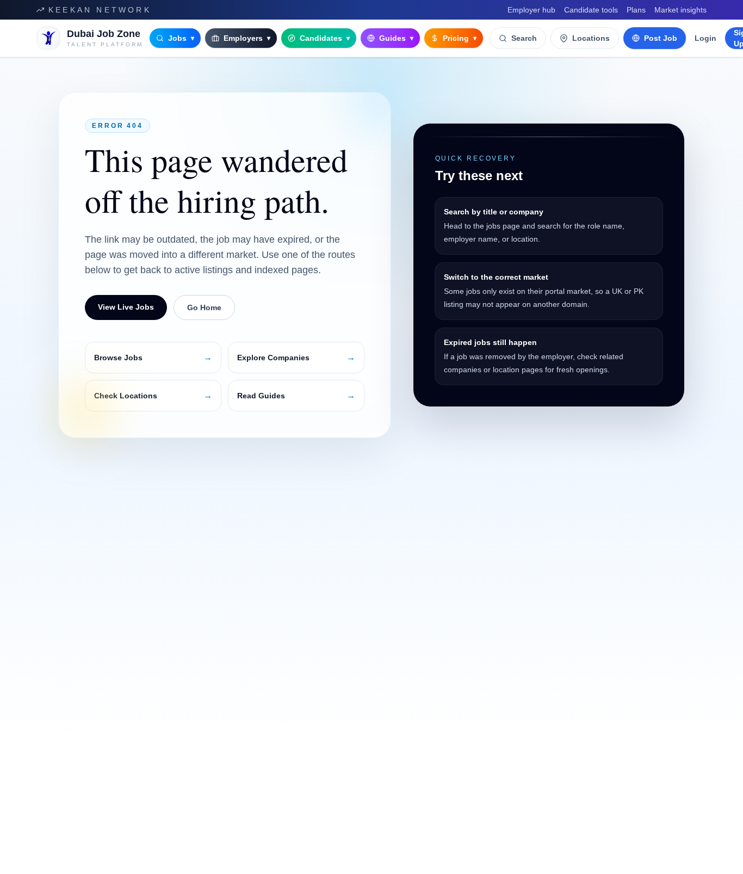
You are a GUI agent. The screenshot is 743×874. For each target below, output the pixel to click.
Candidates (325, 38)
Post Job (660, 38)
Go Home (204, 307)
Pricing (459, 38)
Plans (636, 9)
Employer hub (531, 9)
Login (705, 38)
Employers (247, 38)
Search (524, 38)
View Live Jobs (126, 307)
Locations (591, 38)
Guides (396, 38)
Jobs (181, 38)
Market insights (680, 9)
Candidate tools (591, 9)
